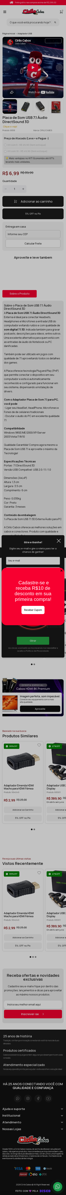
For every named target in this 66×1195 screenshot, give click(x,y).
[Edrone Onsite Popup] (33, 597)
